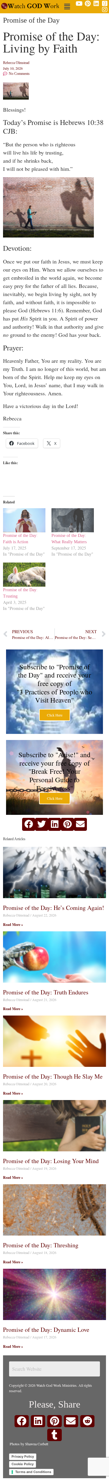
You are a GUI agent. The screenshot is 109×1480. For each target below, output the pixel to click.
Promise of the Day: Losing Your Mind (51, 1161)
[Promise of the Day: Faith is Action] (24, 520)
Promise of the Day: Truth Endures (45, 992)
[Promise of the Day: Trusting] (24, 575)
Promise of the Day (31, 20)
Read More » (13, 924)
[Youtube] (79, 4)
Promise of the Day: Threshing (40, 1245)
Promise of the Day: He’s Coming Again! (53, 908)
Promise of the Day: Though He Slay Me (53, 1076)
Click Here (54, 715)
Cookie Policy (23, 1464)
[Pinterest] (88, 4)
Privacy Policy (23, 1456)
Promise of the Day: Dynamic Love (46, 1329)
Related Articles (14, 839)
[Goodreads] (105, 4)
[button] (67, 6)
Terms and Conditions (33, 1472)
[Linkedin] (96, 4)
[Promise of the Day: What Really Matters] (72, 520)
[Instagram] (105, 10)
